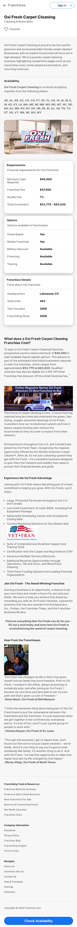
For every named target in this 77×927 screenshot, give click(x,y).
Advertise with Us (14, 871)
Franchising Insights (15, 845)
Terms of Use (11, 850)
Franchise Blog (12, 840)
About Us (9, 866)
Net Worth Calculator (15, 809)
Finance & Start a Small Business (22, 794)
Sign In (62, 5)
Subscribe (9, 892)
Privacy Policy (11, 835)
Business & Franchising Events (21, 804)
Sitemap (8, 886)
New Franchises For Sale (17, 799)
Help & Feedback (13, 881)
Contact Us (10, 876)
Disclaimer (10, 830)
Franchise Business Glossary (20, 789)
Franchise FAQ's (13, 814)
